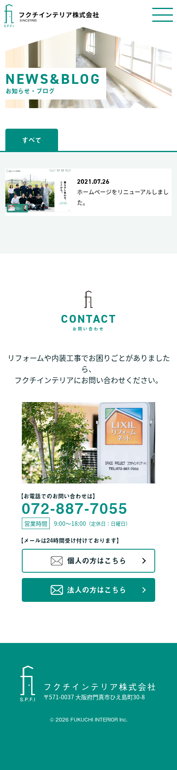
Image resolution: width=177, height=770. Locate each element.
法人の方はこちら (96, 589)
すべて (32, 140)
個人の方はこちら (96, 560)
